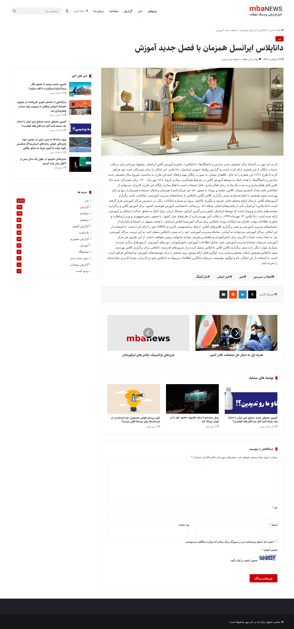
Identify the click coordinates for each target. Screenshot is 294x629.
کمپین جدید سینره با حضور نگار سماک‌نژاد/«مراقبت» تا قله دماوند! (47, 86)
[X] (252, 294)
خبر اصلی (223, 276)
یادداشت (84, 232)
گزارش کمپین (81, 226)
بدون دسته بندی (79, 258)
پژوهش (152, 11)
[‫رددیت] (233, 294)
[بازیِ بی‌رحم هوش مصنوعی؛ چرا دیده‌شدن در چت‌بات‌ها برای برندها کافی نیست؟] (133, 399)
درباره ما (99, 11)
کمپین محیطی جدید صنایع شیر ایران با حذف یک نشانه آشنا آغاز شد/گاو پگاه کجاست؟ (252, 420)
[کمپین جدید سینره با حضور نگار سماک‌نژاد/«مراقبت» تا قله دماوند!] (80, 89)
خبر (140, 11)
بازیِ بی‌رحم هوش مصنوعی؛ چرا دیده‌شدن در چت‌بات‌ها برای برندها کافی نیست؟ (135, 420)
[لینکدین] (243, 294)
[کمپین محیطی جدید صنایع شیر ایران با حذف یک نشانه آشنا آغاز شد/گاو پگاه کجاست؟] (251, 399)
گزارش (128, 11)
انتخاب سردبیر (262, 276)
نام (274, 507)
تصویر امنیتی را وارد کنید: (243, 560)
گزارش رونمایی (79, 264)
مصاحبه (113, 11)
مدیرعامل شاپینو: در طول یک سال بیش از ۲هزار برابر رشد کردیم (43, 161)
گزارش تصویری (79, 238)
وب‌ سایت (183, 524)
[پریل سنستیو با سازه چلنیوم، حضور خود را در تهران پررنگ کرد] (192, 399)
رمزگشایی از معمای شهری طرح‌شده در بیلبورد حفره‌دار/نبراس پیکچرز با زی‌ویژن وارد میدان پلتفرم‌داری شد (41, 106)
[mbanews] (266, 11)
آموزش (84, 245)
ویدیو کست (82, 270)
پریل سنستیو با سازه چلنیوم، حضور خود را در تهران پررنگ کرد (194, 419)
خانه (278, 30)
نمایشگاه (84, 251)
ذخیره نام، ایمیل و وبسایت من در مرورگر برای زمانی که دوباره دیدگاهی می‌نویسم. (229, 541)
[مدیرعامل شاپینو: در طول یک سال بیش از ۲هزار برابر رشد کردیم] (80, 164)
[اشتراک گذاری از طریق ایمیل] (223, 294)
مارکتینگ (202, 276)
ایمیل (273, 524)
